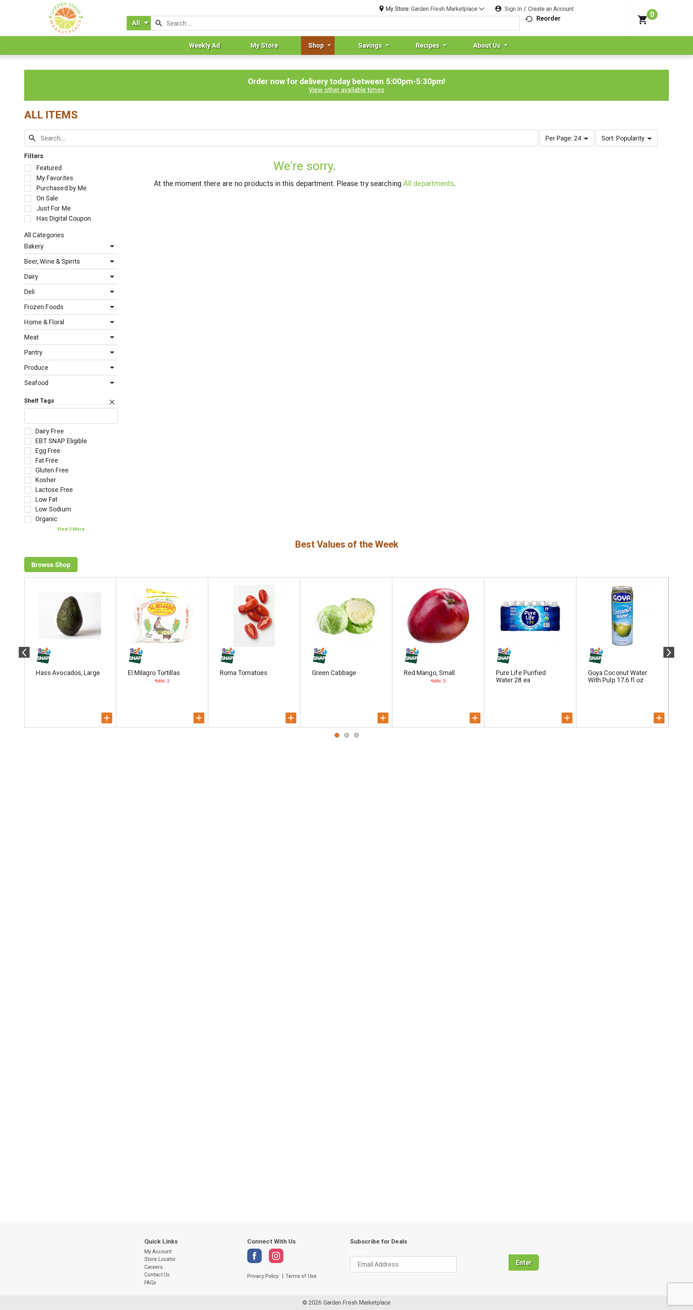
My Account (158, 1251)
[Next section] (668, 652)
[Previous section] (24, 652)
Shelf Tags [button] (39, 400)
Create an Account (551, 8)
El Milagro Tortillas (154, 672)
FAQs (150, 1282)
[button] (447, 8)
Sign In (513, 8)
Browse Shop (50, 564)
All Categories (44, 235)
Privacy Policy (263, 1276)
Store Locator (160, 1259)
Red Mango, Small (429, 672)
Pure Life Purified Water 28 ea (521, 676)
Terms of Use (301, 1276)
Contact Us (157, 1274)
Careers (153, 1267)
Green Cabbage (334, 672)
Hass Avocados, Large (68, 672)
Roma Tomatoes (243, 672)
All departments (428, 183)
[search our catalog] (159, 23)
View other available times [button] (346, 90)
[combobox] (139, 23)
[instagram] (276, 1256)
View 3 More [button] (71, 529)
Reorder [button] (548, 18)
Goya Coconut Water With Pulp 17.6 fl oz (618, 676)
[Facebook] (254, 1256)
